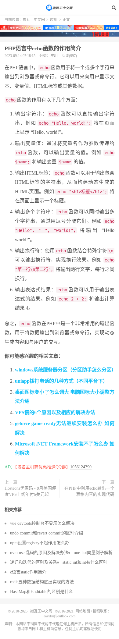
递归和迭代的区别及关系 (33, 562)
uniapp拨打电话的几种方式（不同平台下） (61, 381)
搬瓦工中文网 (59, 8)
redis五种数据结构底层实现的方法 (42, 582)
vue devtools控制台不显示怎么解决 (42, 523)
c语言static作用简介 (28, 572)
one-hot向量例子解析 (93, 552)
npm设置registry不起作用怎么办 (39, 543)
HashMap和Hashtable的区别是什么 (41, 591)
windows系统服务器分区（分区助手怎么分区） (65, 369)
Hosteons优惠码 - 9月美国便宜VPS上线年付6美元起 (30, 491)
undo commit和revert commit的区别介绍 (46, 533)
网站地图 (82, 611)
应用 (53, 20)
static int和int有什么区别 (85, 562)
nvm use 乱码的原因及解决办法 (39, 552)
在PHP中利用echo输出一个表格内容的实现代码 (89, 491)
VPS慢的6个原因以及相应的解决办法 (55, 412)
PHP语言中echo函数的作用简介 (43, 48)
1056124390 (81, 467)
